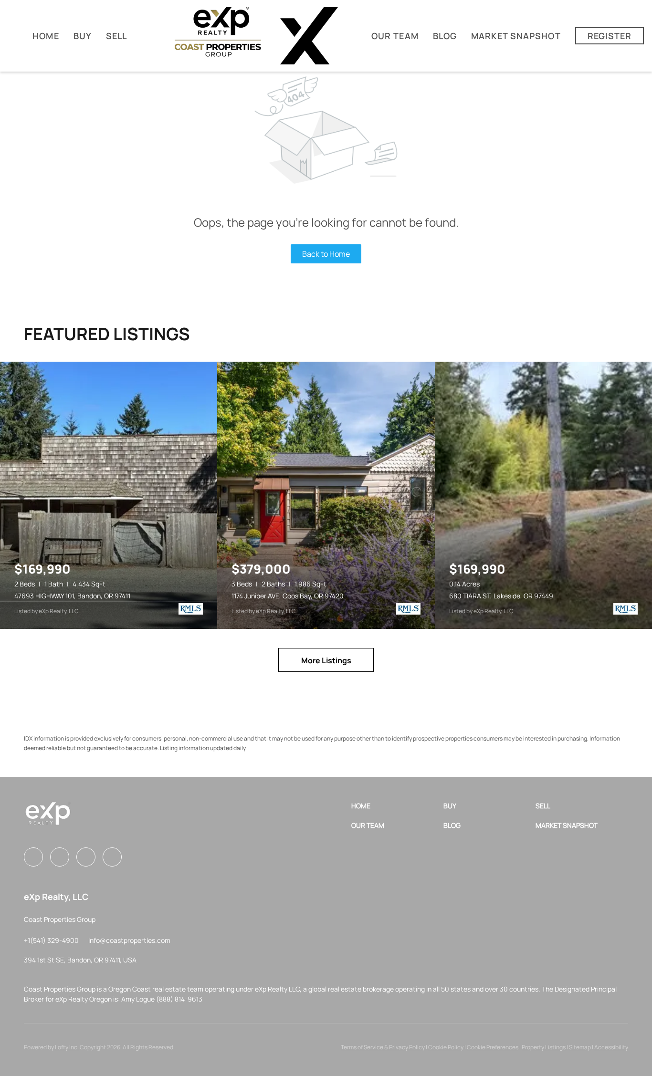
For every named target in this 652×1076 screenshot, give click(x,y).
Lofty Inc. (67, 1047)
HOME (45, 36)
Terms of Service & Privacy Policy (383, 1047)
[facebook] (33, 857)
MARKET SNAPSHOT (516, 36)
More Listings (326, 660)
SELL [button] (116, 36)
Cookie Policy (445, 1047)
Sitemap (580, 1047)
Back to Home (326, 254)
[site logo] (48, 817)
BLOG (445, 36)
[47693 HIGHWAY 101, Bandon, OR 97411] (108, 495)
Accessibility (611, 1047)
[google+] (112, 857)
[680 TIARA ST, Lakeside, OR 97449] (543, 495)
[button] (397, 806)
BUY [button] (83, 36)
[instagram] (59, 857)
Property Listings (544, 1047)
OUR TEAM (395, 36)
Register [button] (610, 36)
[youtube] (85, 857)
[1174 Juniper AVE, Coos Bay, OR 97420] (325, 495)
